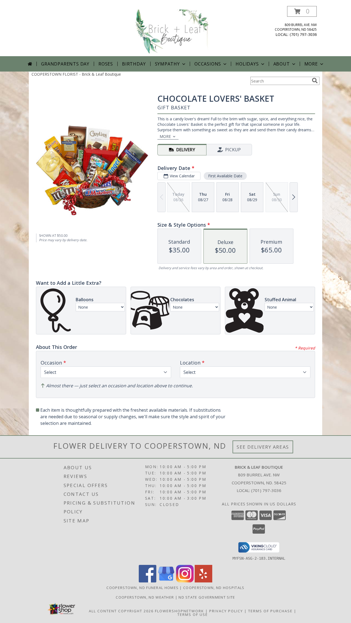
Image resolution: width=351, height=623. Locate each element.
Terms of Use (192, 614)
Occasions (207, 64)
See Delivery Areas (263, 447)
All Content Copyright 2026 (121, 610)
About (281, 64)
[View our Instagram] (185, 581)
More (311, 64)
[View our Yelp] (203, 581)
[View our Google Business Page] (166, 581)
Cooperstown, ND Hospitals (214, 587)
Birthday (134, 64)
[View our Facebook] (147, 581)
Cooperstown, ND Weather (145, 597)
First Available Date (225, 175)
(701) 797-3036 (303, 34)
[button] (302, 11)
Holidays (247, 64)
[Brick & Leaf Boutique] (176, 31)
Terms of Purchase (270, 610)
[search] (314, 81)
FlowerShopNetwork (179, 610)
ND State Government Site (207, 597)
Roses (105, 64)
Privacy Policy (226, 610)
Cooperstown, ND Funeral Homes (142, 587)
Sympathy (167, 64)
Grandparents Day (65, 64)
